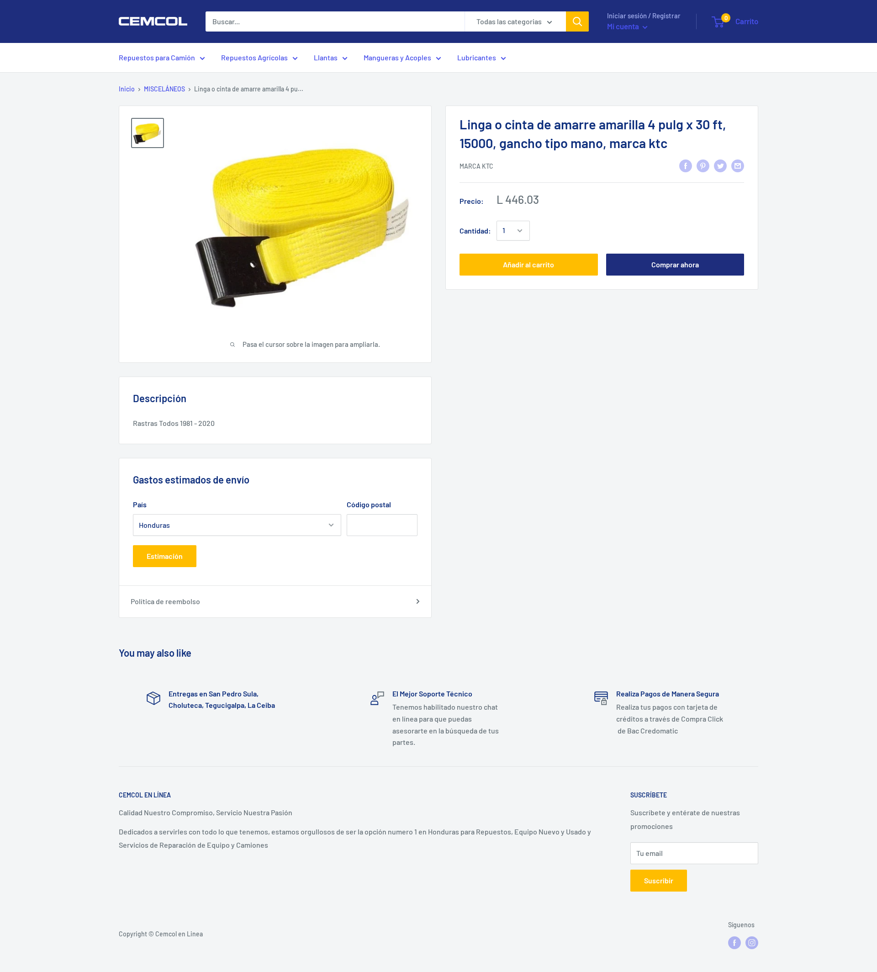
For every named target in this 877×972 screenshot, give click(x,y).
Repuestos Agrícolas (254, 57)
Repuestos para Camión (157, 57)
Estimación (165, 556)
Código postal (369, 504)
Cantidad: (475, 230)
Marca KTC (476, 166)
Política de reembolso (165, 601)
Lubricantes (476, 57)
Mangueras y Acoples (397, 57)
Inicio (127, 89)
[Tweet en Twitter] (720, 165)
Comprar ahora (675, 264)
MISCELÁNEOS (164, 89)
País (140, 504)
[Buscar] (577, 21)
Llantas (326, 57)
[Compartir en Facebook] (685, 165)
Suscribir (658, 880)
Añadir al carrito (528, 264)
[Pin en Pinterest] (703, 165)
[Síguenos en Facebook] (734, 942)
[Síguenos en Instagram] (751, 942)
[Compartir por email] (737, 165)
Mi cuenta (623, 26)
